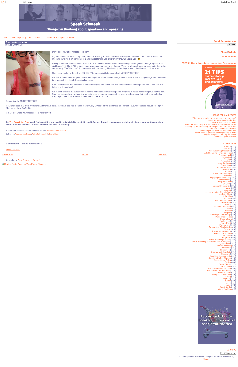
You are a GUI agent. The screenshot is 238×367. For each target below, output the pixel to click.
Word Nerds (225, 287)
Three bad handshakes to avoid (222, 129)
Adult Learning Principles (220, 151)
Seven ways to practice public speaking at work (215, 133)
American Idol (225, 155)
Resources (225, 250)
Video (228, 283)
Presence (228, 229)
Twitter (228, 281)
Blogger (206, 359)
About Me (19, 134)
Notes (229, 209)
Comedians (226, 165)
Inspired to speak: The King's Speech (219, 135)
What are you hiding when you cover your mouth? (214, 118)
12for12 (227, 147)
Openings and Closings (220, 215)
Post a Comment (13, 150)
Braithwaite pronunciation (225, 137)
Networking (226, 202)
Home (4, 37)
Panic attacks (226, 219)
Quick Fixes (225, 244)
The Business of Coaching (219, 268)
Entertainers (224, 180)
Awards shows (224, 163)
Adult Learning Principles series (218, 153)
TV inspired (225, 279)
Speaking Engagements (220, 256)
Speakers (225, 254)
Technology (226, 266)
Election (227, 176)
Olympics (227, 213)
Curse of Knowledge (222, 173)
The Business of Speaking (218, 270)
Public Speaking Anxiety (219, 240)
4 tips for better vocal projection (222, 120)
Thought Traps (224, 273)
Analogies (27, 134)
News (227, 204)
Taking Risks (54, 134)
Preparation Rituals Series (220, 227)
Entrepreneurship (224, 182)
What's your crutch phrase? (224, 122)
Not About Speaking (222, 207)
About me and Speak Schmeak (61, 37)
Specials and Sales (222, 260)
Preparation (224, 225)
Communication (223, 167)
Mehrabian (227, 196)
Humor (228, 188)
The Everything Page (19, 122)
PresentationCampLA (221, 231)
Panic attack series (223, 217)
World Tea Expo (225, 289)
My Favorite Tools (223, 200)
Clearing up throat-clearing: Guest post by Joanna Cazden (210, 126)
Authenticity (36, 134)
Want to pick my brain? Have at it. (27, 37)
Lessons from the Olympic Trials (218, 192)
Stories (228, 262)
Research (226, 248)
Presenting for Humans (222, 233)
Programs (226, 237)
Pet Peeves (225, 221)
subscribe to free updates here (58, 130)
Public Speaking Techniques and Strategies (211, 242)
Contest (227, 171)
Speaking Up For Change (220, 258)
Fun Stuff (226, 184)
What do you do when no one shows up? (218, 131)
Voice (228, 285)
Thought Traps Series (221, 275)
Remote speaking (224, 246)
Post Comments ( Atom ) (29, 160)
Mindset (45, 134)
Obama (228, 211)
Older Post (162, 154)
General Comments (221, 186)
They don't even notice (16, 42)
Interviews (226, 190)
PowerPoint (226, 223)
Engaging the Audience (219, 178)
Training (227, 277)
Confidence (226, 169)
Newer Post (7, 154)
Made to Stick (225, 194)
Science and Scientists (221, 252)
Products (227, 235)
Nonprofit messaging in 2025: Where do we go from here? (210, 124)
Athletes (227, 159)
